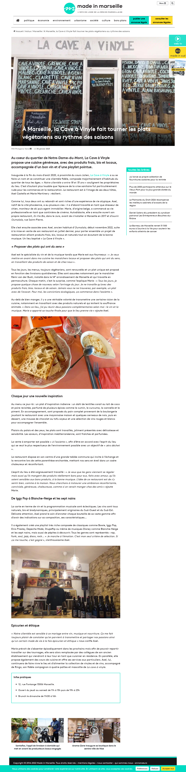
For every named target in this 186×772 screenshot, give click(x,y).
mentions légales (86, 762)
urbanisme (80, 20)
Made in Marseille (46, 762)
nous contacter (105, 762)
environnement (62, 20)
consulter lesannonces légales (162, 20)
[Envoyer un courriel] (31, 148)
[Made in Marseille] (93, 8)
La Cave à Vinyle (99, 175)
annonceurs (141, 762)
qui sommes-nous (124, 762)
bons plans (120, 20)
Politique (29, 20)
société (94, 20)
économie (43, 20)
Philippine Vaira (22, 148)
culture (106, 20)
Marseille (37, 31)
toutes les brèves (139, 169)
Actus (28, 31)
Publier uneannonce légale (139, 20)
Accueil (19, 31)
